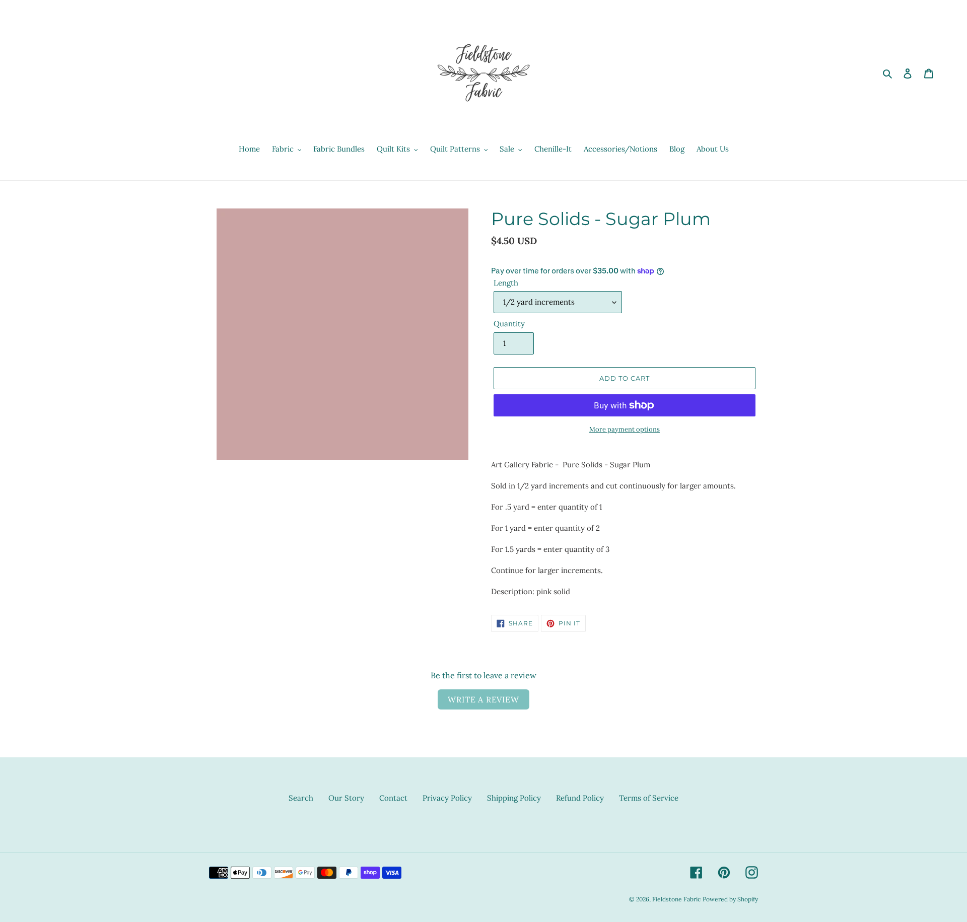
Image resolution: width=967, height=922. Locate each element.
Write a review (483, 699)
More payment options (624, 429)
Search (301, 798)
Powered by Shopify (730, 899)
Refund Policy (580, 798)
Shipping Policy (514, 798)
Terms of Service (648, 798)
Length (506, 283)
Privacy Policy (447, 798)
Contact (393, 798)
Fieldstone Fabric (676, 899)
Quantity (509, 323)
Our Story (346, 798)
